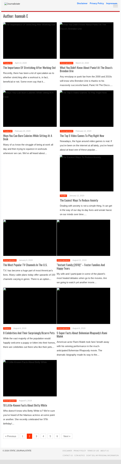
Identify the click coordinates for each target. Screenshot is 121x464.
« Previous (10, 436)
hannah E (21, 16)
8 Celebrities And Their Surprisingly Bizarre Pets (29, 333)
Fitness (7, 328)
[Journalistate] (12, 3)
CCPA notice (79, 455)
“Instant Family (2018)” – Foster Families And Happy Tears (81, 266)
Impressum (111, 3)
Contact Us (68, 455)
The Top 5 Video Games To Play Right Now (82, 136)
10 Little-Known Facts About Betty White (25, 405)
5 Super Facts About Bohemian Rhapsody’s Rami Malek (82, 334)
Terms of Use (93, 451)
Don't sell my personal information (102, 455)
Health (63, 196)
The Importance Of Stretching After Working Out (29, 68)
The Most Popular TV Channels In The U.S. (25, 265)
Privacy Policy (97, 3)
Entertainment (67, 63)
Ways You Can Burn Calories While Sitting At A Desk (27, 137)
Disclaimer (82, 3)
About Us (105, 451)
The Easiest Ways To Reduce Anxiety (79, 200)
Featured (8, 63)
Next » (66, 436)
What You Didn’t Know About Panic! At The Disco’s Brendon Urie (86, 69)
